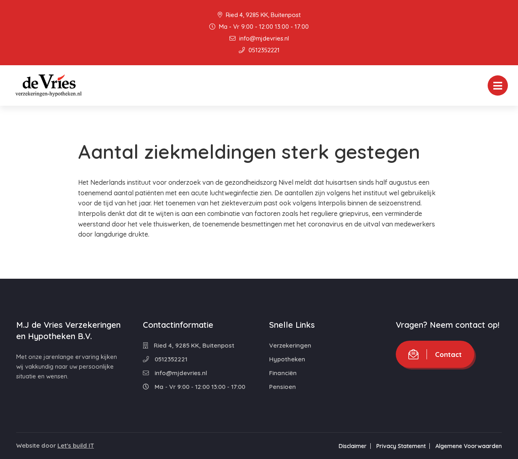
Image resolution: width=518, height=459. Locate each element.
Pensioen (282, 387)
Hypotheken (287, 359)
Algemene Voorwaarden (468, 446)
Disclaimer (353, 446)
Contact (448, 354)
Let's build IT (75, 445)
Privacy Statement (401, 446)
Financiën (283, 373)
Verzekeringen (290, 345)
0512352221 (263, 50)
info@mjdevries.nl (263, 38)
